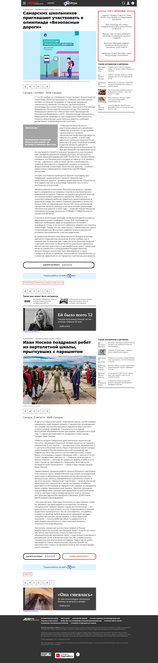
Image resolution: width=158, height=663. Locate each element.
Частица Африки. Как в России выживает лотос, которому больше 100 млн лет (120, 107)
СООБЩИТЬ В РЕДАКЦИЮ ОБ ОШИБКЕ (83, 623)
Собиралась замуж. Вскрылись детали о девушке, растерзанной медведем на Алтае (120, 382)
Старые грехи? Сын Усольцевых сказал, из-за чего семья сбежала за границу (121, 69)
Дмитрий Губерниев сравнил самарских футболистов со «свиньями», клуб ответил (116, 45)
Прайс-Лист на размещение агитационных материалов (81, 621)
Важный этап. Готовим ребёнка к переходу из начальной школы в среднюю (116, 36)
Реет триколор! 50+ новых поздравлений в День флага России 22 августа (116, 27)
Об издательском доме (49, 618)
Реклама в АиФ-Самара (49, 621)
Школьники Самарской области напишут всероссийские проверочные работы (44, 301)
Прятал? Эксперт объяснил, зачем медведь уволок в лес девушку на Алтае (120, 76)
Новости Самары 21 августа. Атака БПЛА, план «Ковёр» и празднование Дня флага (116, 17)
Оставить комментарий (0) (79, 556)
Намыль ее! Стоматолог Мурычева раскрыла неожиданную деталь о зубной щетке (120, 84)
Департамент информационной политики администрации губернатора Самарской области (56, 81)
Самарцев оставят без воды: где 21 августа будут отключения (116, 54)
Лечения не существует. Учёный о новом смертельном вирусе (120, 351)
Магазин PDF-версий (79, 618)
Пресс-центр (65, 618)
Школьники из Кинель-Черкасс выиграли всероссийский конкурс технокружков (81, 301)
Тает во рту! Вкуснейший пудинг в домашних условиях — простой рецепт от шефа (120, 92)
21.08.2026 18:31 (28, 339)
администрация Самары (31, 406)
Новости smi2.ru (30, 332)
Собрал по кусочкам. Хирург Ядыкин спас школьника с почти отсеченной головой (121, 359)
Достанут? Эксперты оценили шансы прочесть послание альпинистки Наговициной (121, 344)
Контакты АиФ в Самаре (113, 621)
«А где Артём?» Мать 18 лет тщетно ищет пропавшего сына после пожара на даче (120, 375)
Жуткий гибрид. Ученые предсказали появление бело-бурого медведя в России (121, 367)
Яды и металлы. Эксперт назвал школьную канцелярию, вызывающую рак (119, 99)
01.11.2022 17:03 (28, 9)
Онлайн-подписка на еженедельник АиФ (105, 618)
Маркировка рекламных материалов (54, 623)
